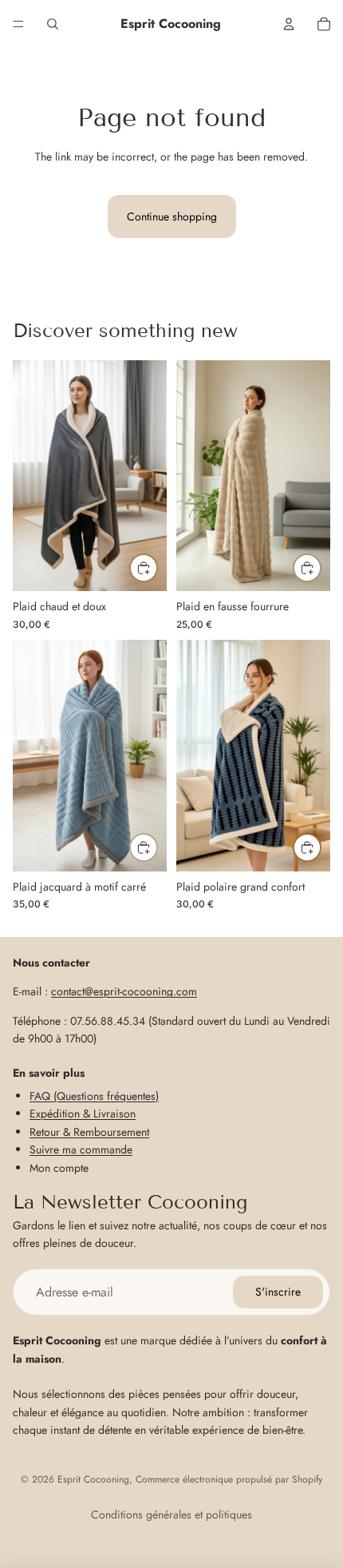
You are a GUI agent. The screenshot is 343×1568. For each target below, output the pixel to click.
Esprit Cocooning (93, 1479)
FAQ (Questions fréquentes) (94, 1096)
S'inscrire (278, 1292)
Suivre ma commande (81, 1149)
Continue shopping (172, 216)
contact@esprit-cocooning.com (124, 991)
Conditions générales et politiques (171, 1514)
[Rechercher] (52, 24)
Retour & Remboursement (89, 1132)
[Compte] (288, 24)
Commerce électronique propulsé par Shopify (229, 1479)
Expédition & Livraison (83, 1113)
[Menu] (18, 24)
